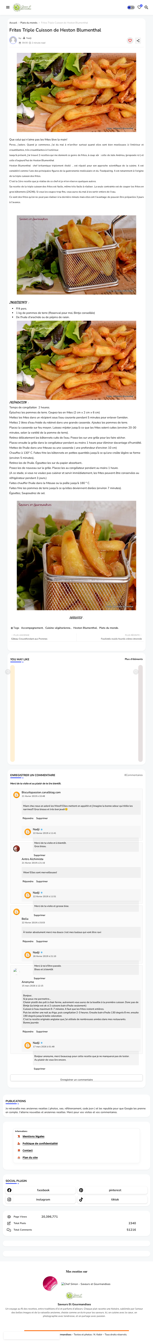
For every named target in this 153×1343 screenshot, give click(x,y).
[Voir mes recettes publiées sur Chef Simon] (85, 1284)
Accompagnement (32, 628)
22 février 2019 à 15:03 (33, 922)
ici (138, 155)
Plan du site (30, 1157)
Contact (28, 1150)
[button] (131, 7)
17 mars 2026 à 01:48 (43, 1046)
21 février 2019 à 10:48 (33, 796)
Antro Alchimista (32, 859)
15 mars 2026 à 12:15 (32, 985)
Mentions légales (33, 1136)
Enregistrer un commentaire (76, 1079)
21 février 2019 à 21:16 (33, 862)
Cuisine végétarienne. (58, 628)
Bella (25, 919)
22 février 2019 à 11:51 (44, 896)
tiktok (115, 1199)
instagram (43, 1199)
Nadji (36, 829)
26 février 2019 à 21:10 (44, 956)
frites (50, 186)
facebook (43, 1190)
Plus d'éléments (134, 659)
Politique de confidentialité (40, 1143)
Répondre (28, 818)
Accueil (13, 22)
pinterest (115, 1190)
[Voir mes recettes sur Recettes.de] (50, 1284)
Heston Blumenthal (85, 628)
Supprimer (42, 818)
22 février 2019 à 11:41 (44, 833)
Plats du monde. (29, 22)
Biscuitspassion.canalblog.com (41, 792)
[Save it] (130, 40)
